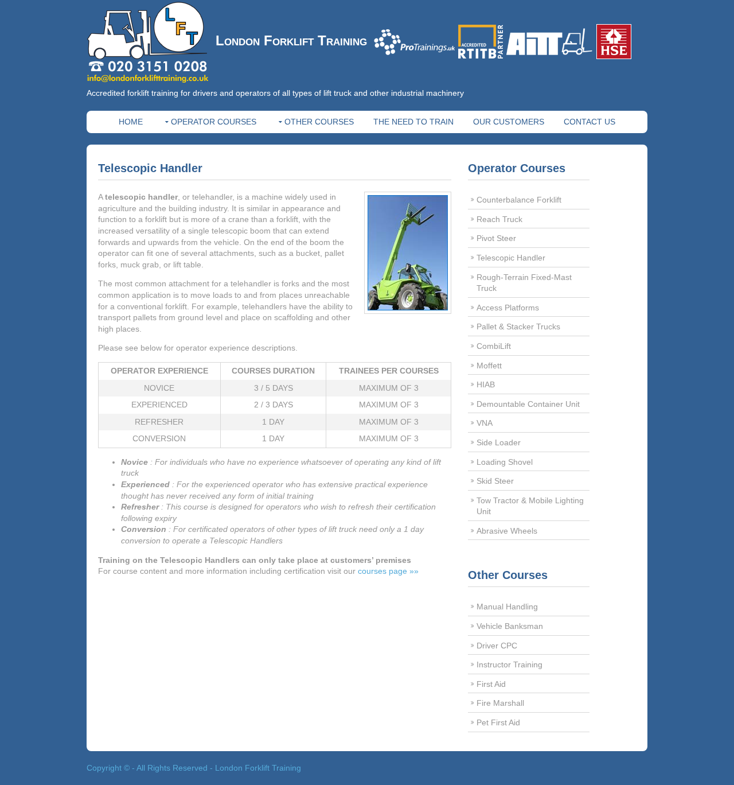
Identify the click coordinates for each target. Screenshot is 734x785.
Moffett (489, 365)
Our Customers (508, 121)
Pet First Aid (498, 722)
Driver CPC (497, 645)
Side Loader (499, 442)
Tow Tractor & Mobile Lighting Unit (530, 506)
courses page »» (388, 571)
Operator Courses (213, 121)
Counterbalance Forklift (519, 199)
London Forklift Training (291, 40)
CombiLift (494, 346)
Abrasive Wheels (507, 530)
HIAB (486, 384)
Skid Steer (495, 480)
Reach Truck (499, 219)
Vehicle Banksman (510, 626)
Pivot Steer (496, 238)
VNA (485, 423)
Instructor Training (509, 664)
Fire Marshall (500, 703)
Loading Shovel (505, 462)
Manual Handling (507, 606)
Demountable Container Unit (528, 404)
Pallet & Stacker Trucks (518, 326)
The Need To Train (413, 121)
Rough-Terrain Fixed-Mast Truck (524, 283)
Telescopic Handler (511, 257)
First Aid (491, 684)
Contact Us (589, 121)
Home (131, 121)
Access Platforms (508, 307)
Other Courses (319, 121)
